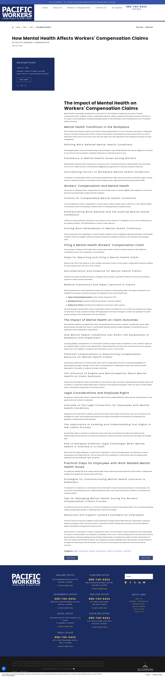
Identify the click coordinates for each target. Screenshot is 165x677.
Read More (24, 80)
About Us (138, 599)
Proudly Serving (138, 606)
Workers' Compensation (97, 551)
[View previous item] (18, 86)
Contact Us (139, 612)
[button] (4, 668)
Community (127, 551)
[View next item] (26, 86)
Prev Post (71, 558)
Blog (18, 27)
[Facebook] (130, 582)
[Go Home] (13, 27)
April (31, 27)
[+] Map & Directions (65, 585)
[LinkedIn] (140, 582)
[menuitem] (47, 7)
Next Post (146, 558)
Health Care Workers (114, 551)
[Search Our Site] (150, 7)
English (75, 551)
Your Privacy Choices (66, 669)
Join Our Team (138, 609)
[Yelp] (135, 582)
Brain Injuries (83, 551)
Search (128, 576)
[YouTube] (144, 582)
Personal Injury (139, 604)
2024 (25, 27)
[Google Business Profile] (126, 582)
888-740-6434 (136, 6)
